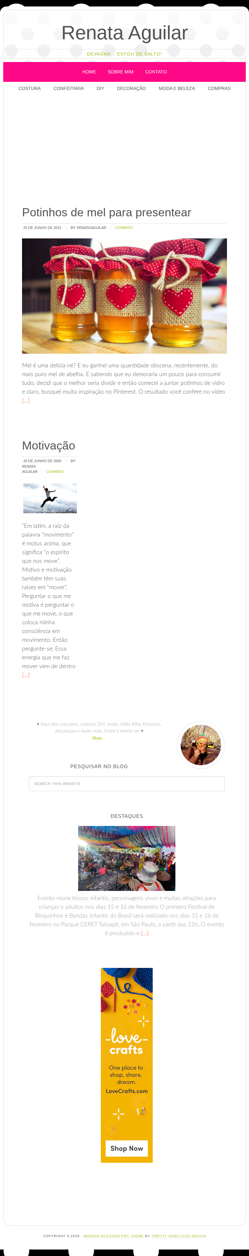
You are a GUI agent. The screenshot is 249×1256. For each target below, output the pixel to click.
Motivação (48, 445)
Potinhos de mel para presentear (106, 212)
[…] (26, 401)
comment (124, 228)
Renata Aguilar (124, 33)
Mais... (99, 738)
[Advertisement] (133, 149)
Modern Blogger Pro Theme (114, 1236)
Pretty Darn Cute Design (179, 1236)
